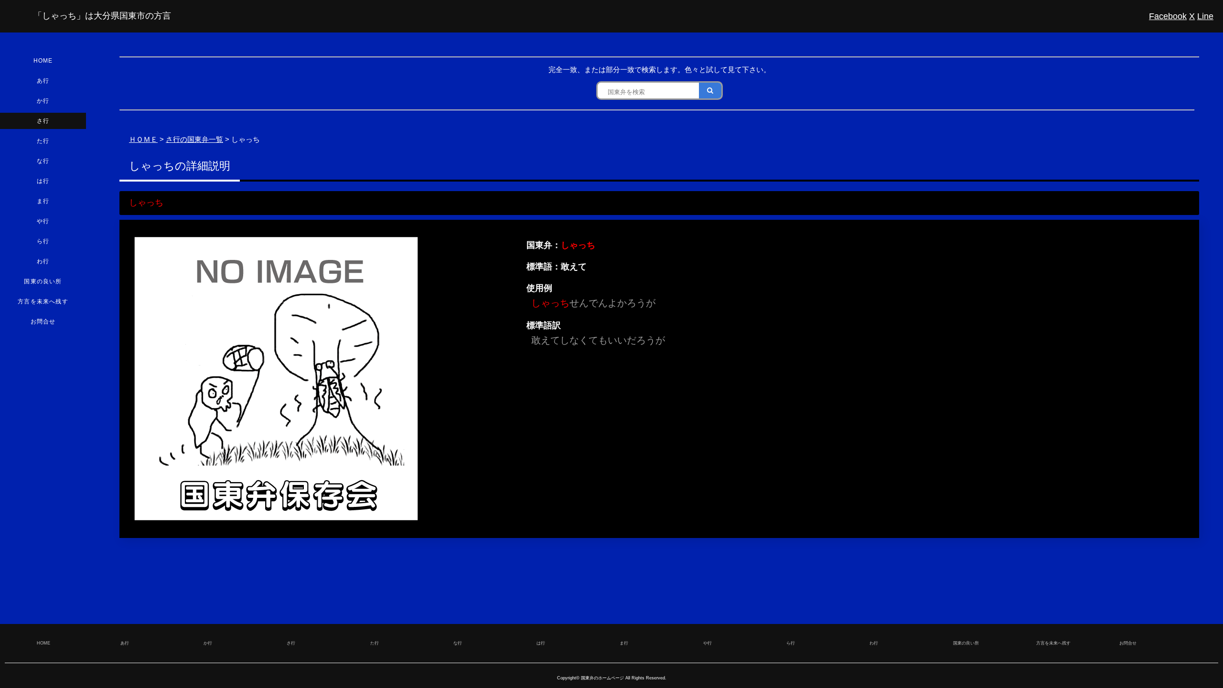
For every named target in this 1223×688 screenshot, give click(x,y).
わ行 (43, 261)
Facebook (1168, 16)
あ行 (43, 80)
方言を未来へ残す (43, 301)
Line (1205, 16)
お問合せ (43, 321)
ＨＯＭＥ (143, 139)
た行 (43, 141)
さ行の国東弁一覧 (194, 139)
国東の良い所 (43, 281)
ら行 (43, 241)
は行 (43, 181)
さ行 (43, 121)
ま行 (43, 201)
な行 (43, 161)
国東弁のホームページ (602, 678)
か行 (43, 100)
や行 (43, 221)
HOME (43, 60)
